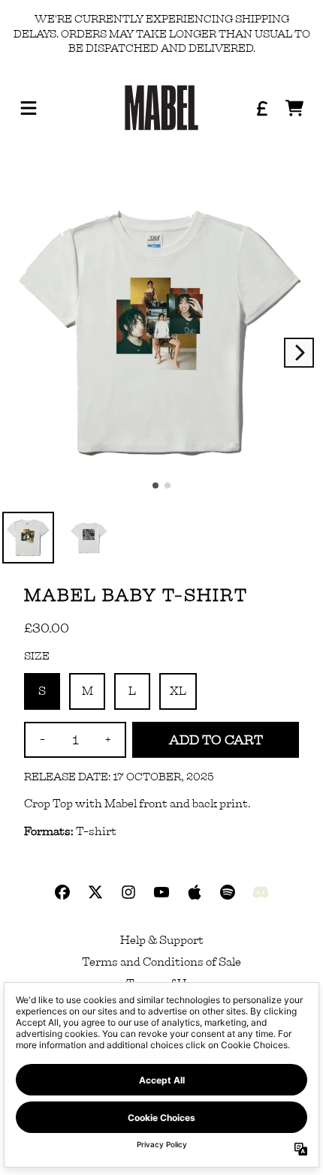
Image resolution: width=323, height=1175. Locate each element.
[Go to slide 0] (155, 485)
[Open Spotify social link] (227, 892)
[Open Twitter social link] (95, 892)
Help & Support (162, 940)
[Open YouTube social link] (161, 892)
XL (178, 691)
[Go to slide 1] (168, 485)
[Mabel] (161, 108)
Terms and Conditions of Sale (161, 962)
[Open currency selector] (261, 108)
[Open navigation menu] (28, 108)
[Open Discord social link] (260, 892)
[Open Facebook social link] (62, 892)
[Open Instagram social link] (128, 892)
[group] (28, 537)
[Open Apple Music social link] (194, 892)
